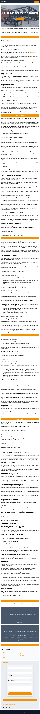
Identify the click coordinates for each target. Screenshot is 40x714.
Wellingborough (11, 597)
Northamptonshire (23, 653)
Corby (7, 597)
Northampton (22, 652)
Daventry (22, 655)
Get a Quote (19, 19)
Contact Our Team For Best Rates (20, 115)
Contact (37, 1)
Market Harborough (21, 597)
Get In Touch (20, 700)
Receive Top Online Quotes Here (20, 600)
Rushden (16, 597)
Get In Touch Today (20, 36)
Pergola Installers (5, 28)
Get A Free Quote (20, 644)
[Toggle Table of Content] (11, 40)
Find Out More (20, 419)
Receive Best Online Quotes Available (20, 238)
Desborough (3, 597)
